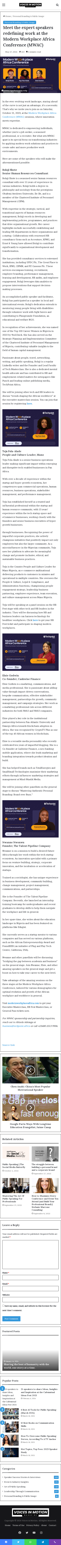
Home (8, 16)
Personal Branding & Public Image (28, 16)
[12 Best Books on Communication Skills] (10, 1427)
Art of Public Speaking (15, 1486)
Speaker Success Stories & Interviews (22, 1477)
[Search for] (57, 6)
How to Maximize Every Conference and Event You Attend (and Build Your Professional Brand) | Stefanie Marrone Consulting (45, 1203)
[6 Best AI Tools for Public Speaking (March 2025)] (10, 1413)
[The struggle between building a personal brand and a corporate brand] (45, 1154)
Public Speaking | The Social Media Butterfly (13, 1165)
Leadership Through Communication (21, 1491)
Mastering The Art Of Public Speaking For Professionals (13, 1199)
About (44, 1525)
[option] (30, 1354)
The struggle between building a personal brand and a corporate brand (44, 1167)
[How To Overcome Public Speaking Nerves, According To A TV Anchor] (10, 1440)
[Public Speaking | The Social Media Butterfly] (15, 1154)
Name (5, 1273)
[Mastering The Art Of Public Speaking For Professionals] (15, 1185)
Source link (8, 1045)
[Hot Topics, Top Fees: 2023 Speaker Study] (10, 1453)
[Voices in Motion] (30, 4)
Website (6, 1295)
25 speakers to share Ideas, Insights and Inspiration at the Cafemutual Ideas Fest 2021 (39, 1392)
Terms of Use (18, 1525)
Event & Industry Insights (16, 1482)
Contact (52, 1525)
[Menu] (3, 6)
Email (5, 1284)
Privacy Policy (32, 1525)
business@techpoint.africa (16, 1026)
